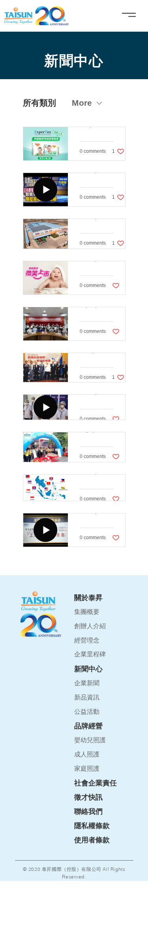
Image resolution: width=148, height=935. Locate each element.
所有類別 (39, 102)
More (82, 102)
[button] (103, 726)
